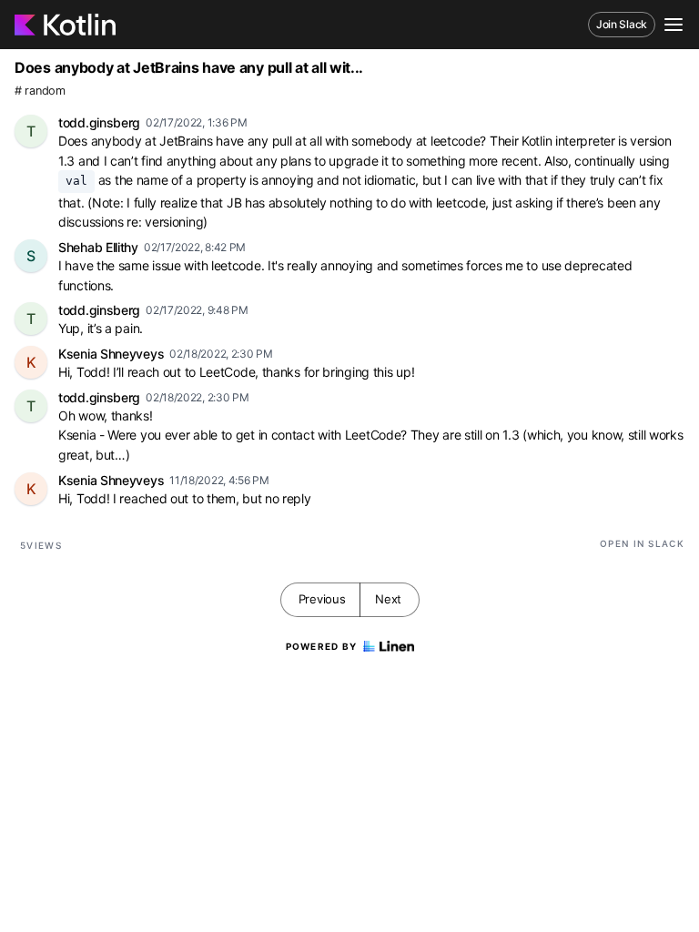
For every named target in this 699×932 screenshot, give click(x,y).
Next (388, 599)
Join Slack (621, 24)
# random (40, 90)
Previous (322, 599)
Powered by (322, 646)
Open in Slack (642, 543)
